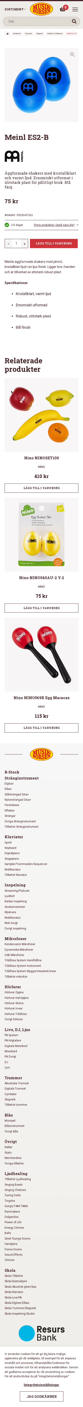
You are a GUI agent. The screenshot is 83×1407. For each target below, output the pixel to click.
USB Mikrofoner (14, 955)
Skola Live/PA (13, 1297)
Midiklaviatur (13, 869)
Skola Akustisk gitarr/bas (20, 1286)
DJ (6, 1062)
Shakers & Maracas (54, 33)
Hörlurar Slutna (14, 1003)
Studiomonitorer (15, 907)
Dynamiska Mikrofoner (19, 949)
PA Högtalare (13, 1040)
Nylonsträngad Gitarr (18, 799)
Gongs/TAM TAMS (16, 1206)
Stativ (8, 1152)
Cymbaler (11, 1094)
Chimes (10, 1260)
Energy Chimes (14, 1227)
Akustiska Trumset (17, 1083)
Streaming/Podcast (17, 890)
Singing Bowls (14, 1184)
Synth (8, 842)
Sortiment (14, 9)
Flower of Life (13, 1222)
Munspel (10, 1120)
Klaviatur (14, 837)
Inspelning (15, 885)
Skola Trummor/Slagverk (20, 1308)
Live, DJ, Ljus (17, 1029)
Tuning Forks (13, 1195)
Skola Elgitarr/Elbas (17, 1302)
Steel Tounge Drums (17, 1238)
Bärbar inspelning (16, 901)
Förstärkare (12, 805)
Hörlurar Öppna (14, 992)
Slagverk (39, 33)
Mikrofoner (16, 938)
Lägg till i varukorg (54, 243)
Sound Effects (14, 1254)
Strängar (10, 816)
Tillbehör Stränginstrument (22, 826)
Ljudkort (10, 896)
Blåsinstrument (14, 1126)
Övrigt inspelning (15, 928)
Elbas (8, 789)
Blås (9, 1115)
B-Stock (12, 772)
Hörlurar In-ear (14, 1008)
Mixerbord (11, 1051)
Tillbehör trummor (16, 1104)
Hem (7, 34)
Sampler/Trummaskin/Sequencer (26, 864)
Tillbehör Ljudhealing (18, 1179)
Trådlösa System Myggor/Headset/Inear (30, 971)
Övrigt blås (11, 1131)
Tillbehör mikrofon (16, 976)
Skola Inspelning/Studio (20, 1313)
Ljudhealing (16, 1173)
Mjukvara (10, 912)
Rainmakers (12, 1211)
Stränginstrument (22, 778)
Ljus (7, 1067)
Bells (8, 1233)
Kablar (8, 1147)
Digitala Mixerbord (16, 1046)
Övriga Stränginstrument (20, 821)
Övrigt (11, 1141)
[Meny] (75, 9)
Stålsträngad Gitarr (17, 794)
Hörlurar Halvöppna (17, 998)
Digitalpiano (12, 853)
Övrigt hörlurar (14, 1019)
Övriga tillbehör (14, 1163)
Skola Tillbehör (14, 1276)
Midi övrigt (11, 923)
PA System (11, 1035)
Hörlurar (13, 987)
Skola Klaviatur (14, 1292)
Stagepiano (12, 858)
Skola (10, 1270)
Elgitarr (9, 783)
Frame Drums (13, 1249)
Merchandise (13, 1158)
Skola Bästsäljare (16, 1281)
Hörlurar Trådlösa (16, 1014)
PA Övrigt (10, 1056)
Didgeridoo (11, 1217)
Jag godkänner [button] (42, 1396)
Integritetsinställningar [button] (41, 1385)
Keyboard (10, 848)
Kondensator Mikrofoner (20, 944)
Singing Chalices (15, 1190)
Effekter (10, 810)
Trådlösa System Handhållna (23, 960)
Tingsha (10, 1200)
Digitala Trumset (15, 1088)
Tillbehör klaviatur (16, 874)
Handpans (11, 1244)
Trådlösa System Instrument (23, 965)
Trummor (28, 33)
